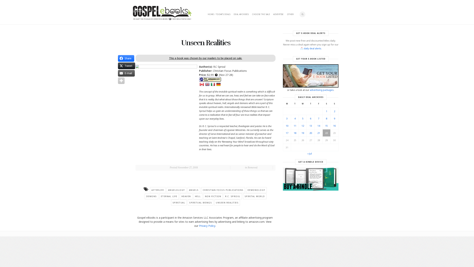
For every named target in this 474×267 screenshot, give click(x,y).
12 (302, 125)
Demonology (256, 190)
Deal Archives (241, 14)
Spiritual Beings (200, 202)
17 (287, 133)
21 (318, 133)
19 (302, 133)
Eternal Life (169, 196)
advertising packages (322, 90)
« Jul (309, 153)
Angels (194, 190)
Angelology (176, 190)
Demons (151, 196)
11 (295, 125)
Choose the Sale (261, 14)
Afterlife (157, 190)
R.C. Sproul (233, 196)
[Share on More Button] (121, 80)
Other (290, 14)
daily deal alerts (312, 48)
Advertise (278, 14)
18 (295, 133)
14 (318, 125)
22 (326, 133)
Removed (252, 167)
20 (310, 133)
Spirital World (255, 196)
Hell (198, 196)
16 (334, 125)
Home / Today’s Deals (219, 14)
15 (326, 125)
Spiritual (179, 202)
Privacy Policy (207, 226)
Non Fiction (213, 196)
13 (310, 125)
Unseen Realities (227, 202)
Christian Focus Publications (223, 190)
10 (287, 125)
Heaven (186, 196)
